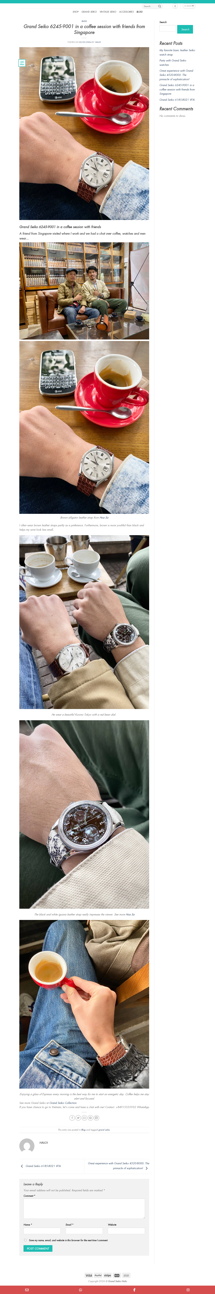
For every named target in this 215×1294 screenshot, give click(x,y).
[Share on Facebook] (72, 1118)
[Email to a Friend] (84, 1118)
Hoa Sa (103, 517)
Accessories (126, 11)
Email (69, 1224)
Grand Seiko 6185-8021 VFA (43, 1166)
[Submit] (159, 6)
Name (28, 1224)
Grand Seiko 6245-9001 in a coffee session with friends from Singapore (177, 89)
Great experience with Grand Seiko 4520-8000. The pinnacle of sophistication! (176, 75)
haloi (98, 42)
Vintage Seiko (108, 11)
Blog (139, 11)
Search (162, 22)
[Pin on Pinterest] (90, 1118)
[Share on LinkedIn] (96, 1118)
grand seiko (104, 1129)
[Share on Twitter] (78, 1118)
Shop (75, 11)
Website (112, 1224)
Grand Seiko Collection (62, 1103)
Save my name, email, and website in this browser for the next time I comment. (68, 1240)
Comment (29, 1195)
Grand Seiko (89, 11)
